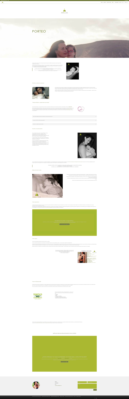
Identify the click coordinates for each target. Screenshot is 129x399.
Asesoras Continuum (48, 322)
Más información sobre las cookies (69, 396)
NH (123, 2)
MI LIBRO (120, 2)
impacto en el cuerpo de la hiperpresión (47, 207)
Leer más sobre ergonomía (64, 224)
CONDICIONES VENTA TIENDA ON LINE (46, 396)
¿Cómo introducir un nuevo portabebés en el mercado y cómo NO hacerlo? (64, 357)
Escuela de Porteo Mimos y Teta (40, 322)
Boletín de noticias (78, 396)
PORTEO (112, 2)
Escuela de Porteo (67, 358)
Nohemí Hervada (59, 358)
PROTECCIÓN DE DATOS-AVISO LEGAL (36, 396)
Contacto (74, 396)
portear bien (70, 106)
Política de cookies (62, 396)
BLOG (122, 2)
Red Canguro (68, 109)
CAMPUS (126, 2)
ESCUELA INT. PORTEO (109, 2)
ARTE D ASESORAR (116, 2)
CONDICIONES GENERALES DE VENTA (55, 396)
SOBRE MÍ (102, 2)
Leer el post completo (64, 361)
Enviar (95, 389)
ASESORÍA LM (104, 2)
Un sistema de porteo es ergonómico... (64, 220)
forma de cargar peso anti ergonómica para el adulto (76, 161)
